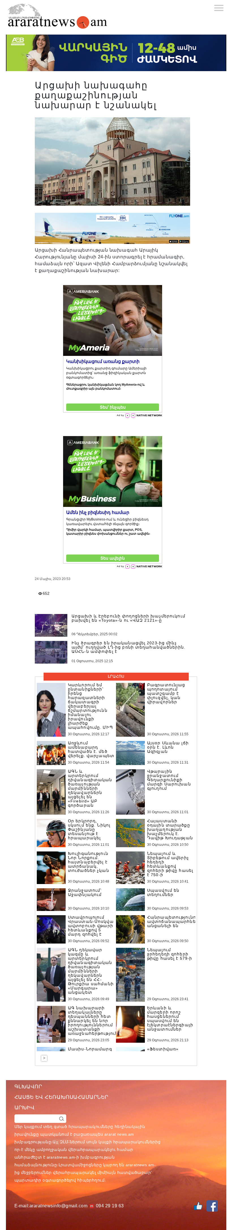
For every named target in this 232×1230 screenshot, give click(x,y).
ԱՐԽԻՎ (24, 1107)
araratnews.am (61, 1157)
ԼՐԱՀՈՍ (116, 676)
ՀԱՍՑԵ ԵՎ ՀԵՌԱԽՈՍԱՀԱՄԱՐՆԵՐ (61, 1097)
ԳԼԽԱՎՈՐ (28, 1086)
